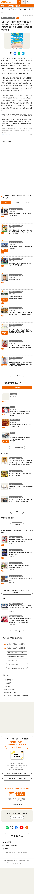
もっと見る (16, 376)
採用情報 (5, 849)
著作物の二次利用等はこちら (16, 657)
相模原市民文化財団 (11, 692)
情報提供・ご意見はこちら (15, 653)
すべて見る (17, 511)
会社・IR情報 (7, 842)
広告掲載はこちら (13, 661)
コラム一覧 (16, 631)
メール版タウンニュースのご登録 (16, 778)
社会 (25, 9)
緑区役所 (7, 686)
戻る (3, 12)
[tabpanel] (17, 41)
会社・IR (23, 2)
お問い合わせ (18, 836)
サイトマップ (17, 854)
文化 (20, 9)
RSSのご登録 (16, 817)
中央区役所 (8, 683)
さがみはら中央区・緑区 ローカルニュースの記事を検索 (16, 591)
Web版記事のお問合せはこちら (17, 668)
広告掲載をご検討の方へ (10, 845)
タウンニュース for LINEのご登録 (16, 773)
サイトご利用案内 (23, 852)
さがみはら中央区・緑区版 (10, 6)
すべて (3, 9)
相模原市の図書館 (10, 689)
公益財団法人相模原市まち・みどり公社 (16, 695)
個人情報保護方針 (11, 852)
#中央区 (4, 141)
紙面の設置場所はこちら (15, 664)
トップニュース (12, 9)
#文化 (9, 141)
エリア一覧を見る (17, 447)
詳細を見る (16, 804)
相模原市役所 (9, 680)
